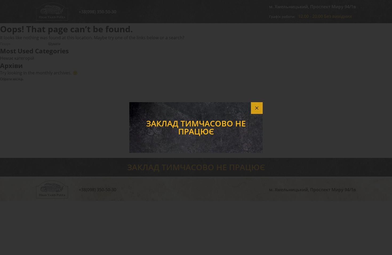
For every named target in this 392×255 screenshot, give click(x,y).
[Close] (257, 108)
